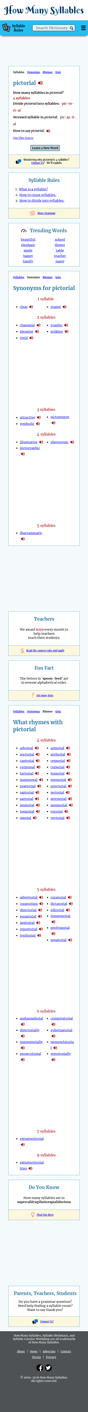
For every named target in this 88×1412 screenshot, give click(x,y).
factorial (26, 773)
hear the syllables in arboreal (37, 748)
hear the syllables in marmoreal (41, 780)
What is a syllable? (33, 189)
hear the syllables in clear (31, 307)
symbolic (27, 424)
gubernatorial (61, 1030)
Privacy (51, 1357)
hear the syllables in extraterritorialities (30, 1168)
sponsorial (59, 805)
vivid (24, 338)
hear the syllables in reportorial (41, 929)
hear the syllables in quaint (64, 307)
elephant (28, 245)
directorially (29, 1030)
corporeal (27, 767)
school (60, 239)
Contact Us (37, 163)
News (33, 1351)
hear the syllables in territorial (39, 935)
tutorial (57, 811)
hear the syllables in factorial (37, 773)
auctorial (27, 754)
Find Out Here (45, 1214)
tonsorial (27, 811)
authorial (58, 754)
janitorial (27, 923)
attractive (27, 417)
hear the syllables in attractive (39, 417)
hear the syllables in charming (38, 325)
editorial (57, 910)
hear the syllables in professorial (53, 933)
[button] (71, 28)
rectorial (57, 792)
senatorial (59, 940)
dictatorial (59, 904)
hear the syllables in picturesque (53, 423)
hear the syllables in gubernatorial (53, 1036)
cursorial (58, 767)
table (60, 250)
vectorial (58, 818)
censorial (58, 761)
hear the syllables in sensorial (38, 805)
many (60, 261)
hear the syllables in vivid (31, 338)
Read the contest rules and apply (44, 650)
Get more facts (44, 695)
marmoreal (28, 780)
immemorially (31, 1042)
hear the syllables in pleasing (37, 331)
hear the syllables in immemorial (53, 922)
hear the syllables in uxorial (35, 818)
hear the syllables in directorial (40, 910)
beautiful (28, 239)
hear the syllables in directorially (23, 1036)
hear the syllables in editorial (68, 910)
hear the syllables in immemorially (23, 1048)
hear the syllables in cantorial (37, 761)
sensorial (27, 805)
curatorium (29, 904)
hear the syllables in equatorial (40, 916)
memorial (58, 780)
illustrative (28, 442)
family (28, 261)
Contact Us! (46, 1321)
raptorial (27, 792)
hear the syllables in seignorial (70, 799)
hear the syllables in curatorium (41, 904)
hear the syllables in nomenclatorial (55, 1048)
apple (28, 250)
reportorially (61, 1054)
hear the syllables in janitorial (38, 923)
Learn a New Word (45, 148)
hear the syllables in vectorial (68, 818)
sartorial (26, 799)
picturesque (60, 417)
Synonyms (33, 72)
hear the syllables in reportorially (53, 1059)
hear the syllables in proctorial (70, 786)
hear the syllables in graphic (66, 325)
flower (60, 245)
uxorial (25, 818)
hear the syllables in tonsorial (38, 811)
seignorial (59, 799)
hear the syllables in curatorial (70, 897)
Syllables (18, 277)
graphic (57, 325)
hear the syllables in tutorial (66, 811)
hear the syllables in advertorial (41, 897)
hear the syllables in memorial (70, 780)
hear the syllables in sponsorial (71, 805)
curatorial (58, 897)
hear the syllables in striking (66, 331)
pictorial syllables (40, 83)
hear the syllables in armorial (68, 748)
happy (28, 256)
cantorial (27, 761)
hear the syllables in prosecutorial (23, 1059)
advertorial (28, 897)
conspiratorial (62, 1018)
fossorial (58, 773)
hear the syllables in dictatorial (71, 904)
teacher (60, 256)
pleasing (26, 331)
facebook (39, 1367)
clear (24, 307)
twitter (48, 1367)
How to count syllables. (37, 195)
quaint (56, 307)
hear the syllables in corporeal (38, 767)
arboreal (26, 748)
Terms (36, 1357)
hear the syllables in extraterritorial (23, 1144)
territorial (28, 935)
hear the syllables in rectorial (67, 792)
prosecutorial (30, 1054)
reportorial (28, 929)
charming (27, 325)
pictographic (30, 448)
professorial (60, 928)
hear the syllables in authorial (69, 754)
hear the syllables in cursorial (68, 767)
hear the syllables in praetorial (39, 786)
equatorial (28, 916)
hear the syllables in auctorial (37, 754)
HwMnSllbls (44, 10)
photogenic (60, 442)
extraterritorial (32, 1139)
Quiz (58, 72)
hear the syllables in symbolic (38, 424)
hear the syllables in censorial (68, 761)
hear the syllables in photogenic (72, 442)
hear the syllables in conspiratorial (53, 1024)
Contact (66, 1351)
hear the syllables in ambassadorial (23, 1024)
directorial (28, 910)
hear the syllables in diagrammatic (23, 539)
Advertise (49, 1351)
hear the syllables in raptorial (37, 792)
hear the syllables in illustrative (41, 442)
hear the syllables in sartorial (37, 799)
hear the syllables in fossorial (68, 773)
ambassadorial (31, 1018)
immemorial (60, 916)
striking (57, 331)
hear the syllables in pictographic (23, 454)
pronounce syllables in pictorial (48, 131)
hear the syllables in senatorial (70, 940)
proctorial (58, 786)
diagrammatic (31, 533)
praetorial (28, 786)
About (21, 1351)
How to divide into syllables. (41, 201)
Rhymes (48, 72)
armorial (57, 748)
